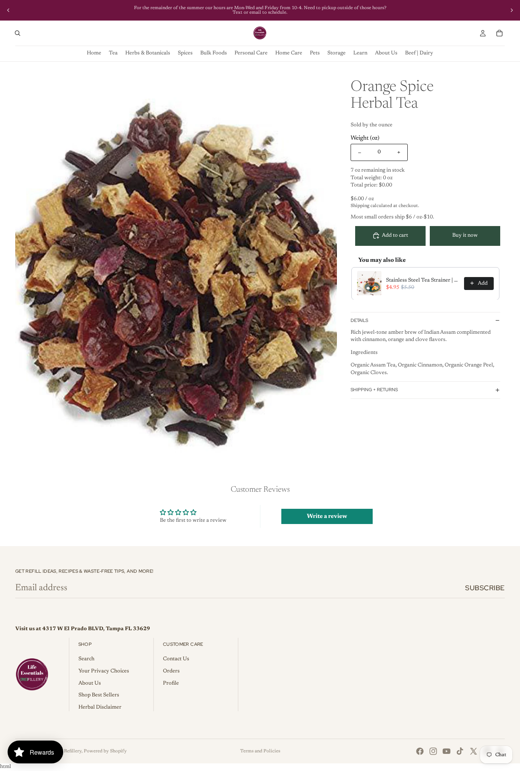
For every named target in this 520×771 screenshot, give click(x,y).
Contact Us (176, 659)
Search (86, 659)
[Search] (17, 33)
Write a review (327, 516)
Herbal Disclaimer (99, 707)
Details (359, 320)
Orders (171, 671)
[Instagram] (433, 751)
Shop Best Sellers (98, 695)
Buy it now (465, 235)
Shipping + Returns (374, 390)
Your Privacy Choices (103, 671)
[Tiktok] (459, 751)
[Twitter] (473, 751)
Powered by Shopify (105, 751)
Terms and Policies (260, 751)
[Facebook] (419, 751)
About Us (89, 683)
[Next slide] (511, 10)
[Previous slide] (8, 10)
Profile (171, 683)
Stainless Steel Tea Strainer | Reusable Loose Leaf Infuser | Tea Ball (422, 280)
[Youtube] (446, 751)
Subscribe (485, 587)
